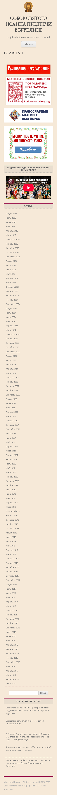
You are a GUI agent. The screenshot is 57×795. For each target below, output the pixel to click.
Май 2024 (10, 321)
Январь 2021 (12, 455)
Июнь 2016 (11, 636)
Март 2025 (11, 282)
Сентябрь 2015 (13, 662)
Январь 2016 (12, 649)
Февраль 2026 (12, 239)
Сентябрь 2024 (13, 304)
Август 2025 (11, 261)
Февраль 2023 (12, 377)
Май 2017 (10, 597)
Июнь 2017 (11, 593)
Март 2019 (11, 506)
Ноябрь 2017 (12, 571)
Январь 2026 (12, 243)
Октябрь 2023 (12, 347)
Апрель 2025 (12, 278)
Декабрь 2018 (12, 519)
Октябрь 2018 (12, 528)
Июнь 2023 (11, 364)
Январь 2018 (12, 563)
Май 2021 (10, 442)
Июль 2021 (11, 433)
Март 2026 (11, 235)
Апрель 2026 (12, 230)
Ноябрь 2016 (12, 623)
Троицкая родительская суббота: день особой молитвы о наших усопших (28, 748)
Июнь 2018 (11, 541)
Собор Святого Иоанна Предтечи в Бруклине (28, 24)
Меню (28, 44)
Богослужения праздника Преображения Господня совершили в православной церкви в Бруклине (28, 710)
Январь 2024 (12, 338)
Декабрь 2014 (12, 679)
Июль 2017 (11, 588)
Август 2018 (11, 532)
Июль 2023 (11, 360)
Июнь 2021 (11, 438)
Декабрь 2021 (12, 425)
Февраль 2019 (12, 511)
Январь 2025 (12, 291)
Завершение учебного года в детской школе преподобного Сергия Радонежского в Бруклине (28, 763)
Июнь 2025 (11, 269)
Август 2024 (11, 308)
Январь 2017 (12, 614)
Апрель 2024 (12, 325)
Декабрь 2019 (12, 481)
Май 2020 (10, 468)
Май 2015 (10, 666)
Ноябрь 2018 (12, 524)
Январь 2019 (12, 515)
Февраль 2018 (12, 558)
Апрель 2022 (12, 412)
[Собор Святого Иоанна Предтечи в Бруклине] (28, 12)
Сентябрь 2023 (13, 351)
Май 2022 (10, 407)
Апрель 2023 (12, 368)
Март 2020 (11, 472)
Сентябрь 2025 (13, 256)
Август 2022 (11, 399)
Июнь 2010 (11, 683)
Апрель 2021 (12, 446)
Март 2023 (11, 373)
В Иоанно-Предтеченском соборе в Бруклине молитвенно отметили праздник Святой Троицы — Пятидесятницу (28, 737)
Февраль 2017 (12, 610)
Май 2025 (10, 274)
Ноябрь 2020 (12, 459)
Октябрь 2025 (12, 252)
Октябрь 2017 (12, 575)
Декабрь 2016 (12, 619)
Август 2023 (11, 356)
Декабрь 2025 (12, 248)
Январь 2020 (12, 476)
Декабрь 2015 (12, 653)
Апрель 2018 (12, 550)
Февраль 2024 (12, 334)
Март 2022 (11, 416)
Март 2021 (11, 450)
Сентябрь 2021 (13, 429)
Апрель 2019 (12, 502)
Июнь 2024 (11, 317)
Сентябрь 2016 (13, 627)
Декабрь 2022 (12, 386)
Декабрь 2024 (12, 295)
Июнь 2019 (11, 493)
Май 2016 (10, 640)
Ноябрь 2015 (12, 657)
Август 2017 (11, 584)
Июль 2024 (11, 312)
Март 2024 (11, 330)
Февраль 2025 (12, 287)
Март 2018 (11, 554)
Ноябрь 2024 (12, 299)
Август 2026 (11, 213)
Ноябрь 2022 (12, 390)
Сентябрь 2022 (13, 394)
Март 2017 (11, 606)
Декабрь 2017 (12, 567)
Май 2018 (10, 545)
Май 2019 (10, 498)
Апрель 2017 (12, 601)
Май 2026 (10, 226)
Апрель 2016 (12, 644)
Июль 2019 (11, 489)
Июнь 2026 (11, 222)
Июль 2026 (11, 217)
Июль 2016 (11, 632)
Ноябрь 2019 (12, 485)
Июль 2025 (11, 265)
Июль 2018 (11, 537)
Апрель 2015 (12, 670)
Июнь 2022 (11, 403)
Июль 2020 (11, 463)
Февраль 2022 (12, 420)
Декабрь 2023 (12, 343)
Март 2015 (11, 675)
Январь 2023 (12, 381)
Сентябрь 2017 (13, 580)
